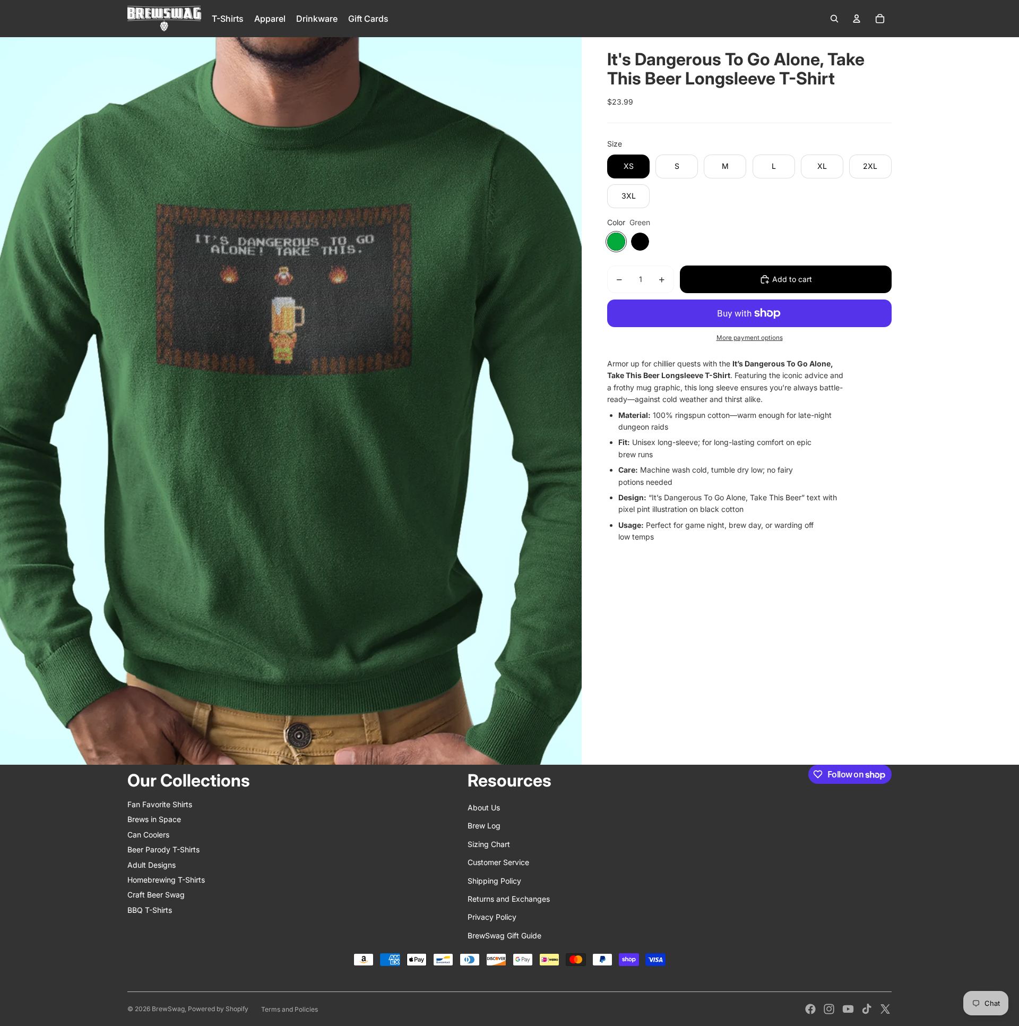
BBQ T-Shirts (149, 909)
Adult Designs (151, 864)
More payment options (749, 337)
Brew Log (484, 825)
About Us (484, 807)
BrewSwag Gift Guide (504, 935)
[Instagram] (829, 1009)
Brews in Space (154, 819)
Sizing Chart (489, 844)
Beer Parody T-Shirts (163, 849)
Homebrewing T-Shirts (166, 879)
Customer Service (498, 862)
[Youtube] (848, 1009)
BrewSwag (168, 1009)
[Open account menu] (856, 18)
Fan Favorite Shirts (159, 804)
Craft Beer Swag (156, 894)
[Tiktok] (866, 1009)
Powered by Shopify (218, 1009)
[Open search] (834, 18)
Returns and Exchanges (509, 898)
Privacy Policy (492, 916)
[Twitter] (885, 1009)
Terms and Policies (289, 1009)
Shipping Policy (494, 880)
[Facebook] (810, 1009)
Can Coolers (148, 834)
